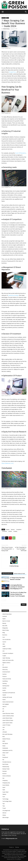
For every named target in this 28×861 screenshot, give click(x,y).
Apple (4, 618)
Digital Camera (6, 662)
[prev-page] (3, 600)
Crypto (4, 655)
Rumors (4, 773)
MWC (3, 741)
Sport (3, 787)
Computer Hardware (7, 653)
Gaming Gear (5, 685)
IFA (3, 709)
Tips (3, 803)
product (10, 531)
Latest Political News (7, 720)
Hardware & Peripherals (8, 692)
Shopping (4, 780)
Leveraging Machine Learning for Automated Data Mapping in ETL (17, 586)
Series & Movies (6, 776)
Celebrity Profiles (6, 648)
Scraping (15, 531)
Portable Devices (6, 762)
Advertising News (7, 614)
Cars (3, 637)
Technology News (7, 801)
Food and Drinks (6, 678)
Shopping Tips (6, 782)
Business (8, 15)
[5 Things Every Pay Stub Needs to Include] (5, 579)
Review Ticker (6, 769)
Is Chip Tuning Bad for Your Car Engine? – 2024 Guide (20, 549)
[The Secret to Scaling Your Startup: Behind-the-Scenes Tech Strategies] (5, 594)
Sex (3, 778)
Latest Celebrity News (8, 715)
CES (3, 651)
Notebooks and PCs (7, 750)
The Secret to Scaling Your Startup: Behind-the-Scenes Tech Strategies (18, 594)
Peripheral (5, 757)
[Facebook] (3, 538)
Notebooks (5, 748)
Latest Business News (8, 713)
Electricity (5, 669)
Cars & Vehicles (6, 639)
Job (3, 711)
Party (3, 755)
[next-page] (5, 600)
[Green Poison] (14, 5)
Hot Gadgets (5, 704)
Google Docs (12, 72)
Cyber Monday (6, 658)
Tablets (4, 794)
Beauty (4, 623)
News (3, 746)
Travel (4, 808)
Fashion (4, 674)
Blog (3, 632)
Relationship (5, 766)
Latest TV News (6, 725)
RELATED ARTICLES (7, 573)
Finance (4, 676)
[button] (2, 12)
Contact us (11, 847)
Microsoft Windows (7, 734)
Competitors (18, 529)
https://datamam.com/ (7, 463)
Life (3, 729)
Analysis (7, 529)
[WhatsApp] (13, 538)
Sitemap (17, 847)
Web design (5, 817)
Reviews (4, 771)
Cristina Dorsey (6, 28)
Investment (4, 531)
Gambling (5, 681)
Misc (3, 736)
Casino (4, 642)
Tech (7, 17)
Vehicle (4, 813)
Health (4, 695)
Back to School (6, 621)
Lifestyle (4, 732)
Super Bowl (5, 792)
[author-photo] (14, 563)
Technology (5, 799)
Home (3, 15)
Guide (4, 690)
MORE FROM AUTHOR (19, 573)
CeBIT (3, 646)
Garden (4, 688)
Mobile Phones (6, 739)
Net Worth (5, 743)
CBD (3, 644)
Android (4, 616)
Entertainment (6, 672)
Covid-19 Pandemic (20, 153)
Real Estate (5, 764)
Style (3, 789)
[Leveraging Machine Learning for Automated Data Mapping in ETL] (5, 587)
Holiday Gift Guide (7, 697)
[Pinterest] (10, 538)
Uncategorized (6, 810)
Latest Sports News (7, 722)
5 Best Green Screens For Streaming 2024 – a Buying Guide (8, 549)
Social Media (5, 785)
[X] (6, 538)
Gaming (4, 683)
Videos (4, 815)
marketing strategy (13, 295)
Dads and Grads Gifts (8, 660)
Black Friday (5, 630)
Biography (5, 628)
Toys (3, 806)
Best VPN (4, 625)
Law (3, 727)
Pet (3, 759)
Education (5, 667)
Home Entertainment (7, 702)
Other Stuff (5, 752)
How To (4, 706)
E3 (3, 665)
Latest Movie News (7, 718)
